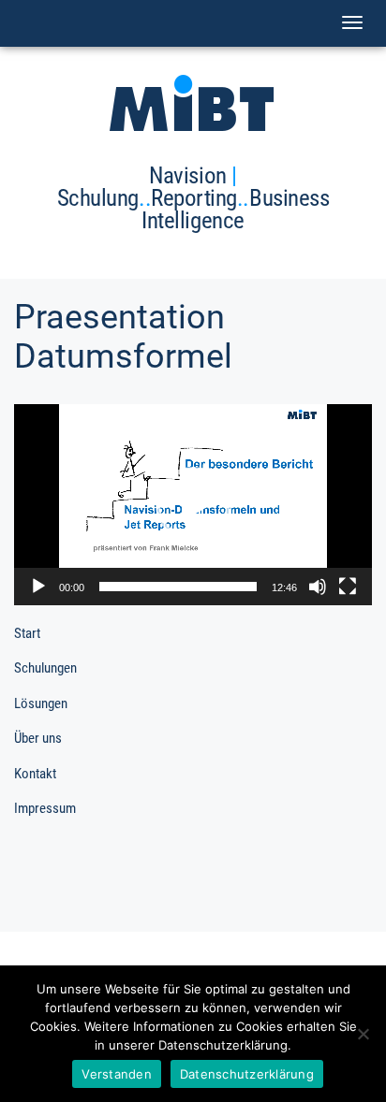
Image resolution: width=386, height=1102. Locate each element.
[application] (193, 504)
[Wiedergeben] (38, 586)
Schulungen (45, 668)
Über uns (38, 738)
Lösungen (40, 703)
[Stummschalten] (317, 586)
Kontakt (35, 773)
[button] (193, 504)
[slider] (178, 586)
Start (27, 633)
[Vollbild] (347, 586)
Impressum (45, 808)
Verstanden (117, 1073)
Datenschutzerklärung (247, 1073)
